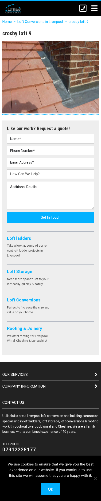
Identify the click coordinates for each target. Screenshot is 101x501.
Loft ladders (19, 238)
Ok (50, 489)
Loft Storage (19, 271)
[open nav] (92, 8)
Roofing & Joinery (24, 328)
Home (7, 22)
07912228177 (19, 450)
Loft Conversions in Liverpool (40, 22)
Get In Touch (50, 217)
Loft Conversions (23, 299)
